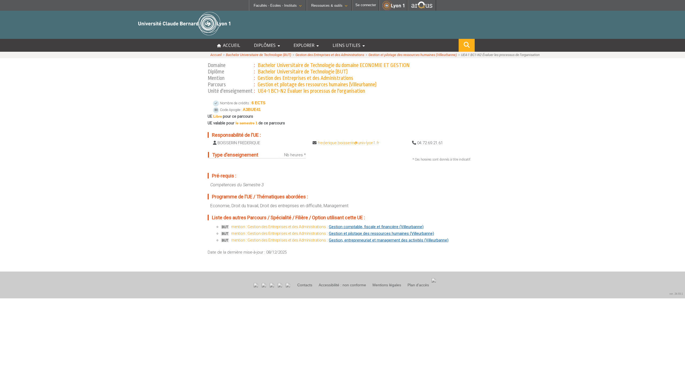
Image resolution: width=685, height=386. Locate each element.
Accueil (216, 55)
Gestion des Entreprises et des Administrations (329, 55)
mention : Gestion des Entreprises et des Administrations (278, 227)
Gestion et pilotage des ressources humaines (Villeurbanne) (412, 55)
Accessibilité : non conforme (342, 285)
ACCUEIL (230, 45)
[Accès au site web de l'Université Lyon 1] (393, 9)
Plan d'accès (418, 285)
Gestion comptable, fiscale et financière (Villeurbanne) (376, 226)
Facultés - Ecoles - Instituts (275, 5)
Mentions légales (386, 285)
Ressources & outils (326, 5)
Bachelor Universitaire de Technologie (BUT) (258, 55)
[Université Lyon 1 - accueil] (47, 36)
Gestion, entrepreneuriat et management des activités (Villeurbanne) (388, 240)
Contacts (304, 285)
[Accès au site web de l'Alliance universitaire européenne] (422, 9)
